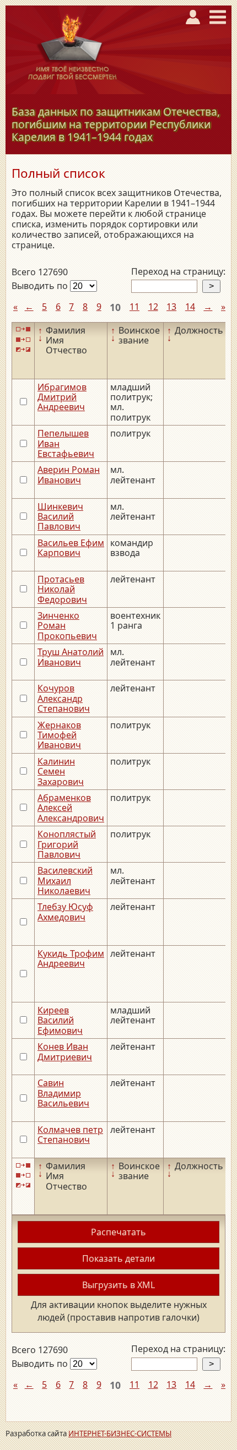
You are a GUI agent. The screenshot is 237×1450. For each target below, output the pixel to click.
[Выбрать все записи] (23, 329)
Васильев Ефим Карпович (70, 548)
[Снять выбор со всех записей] (23, 339)
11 (134, 307)
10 (115, 307)
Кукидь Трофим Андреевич (70, 958)
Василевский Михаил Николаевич (65, 880)
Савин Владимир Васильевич (63, 1093)
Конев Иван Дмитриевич (64, 1051)
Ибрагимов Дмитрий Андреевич (62, 397)
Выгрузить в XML (118, 1285)
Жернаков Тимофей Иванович (59, 735)
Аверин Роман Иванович (68, 475)
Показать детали (118, 1258)
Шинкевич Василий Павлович (60, 516)
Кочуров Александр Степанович (63, 698)
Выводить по (41, 286)
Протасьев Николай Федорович (62, 589)
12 (153, 307)
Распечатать (118, 1232)
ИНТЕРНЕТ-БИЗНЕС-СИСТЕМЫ (119, 1433)
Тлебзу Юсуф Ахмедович (65, 912)
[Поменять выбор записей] (23, 349)
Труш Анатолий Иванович (70, 657)
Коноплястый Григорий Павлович (66, 844)
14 (190, 307)
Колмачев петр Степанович (70, 1135)
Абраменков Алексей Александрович (70, 808)
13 (171, 307)
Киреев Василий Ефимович (60, 1020)
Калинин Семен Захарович (60, 771)
